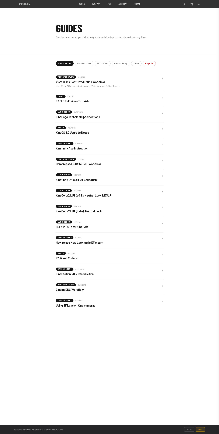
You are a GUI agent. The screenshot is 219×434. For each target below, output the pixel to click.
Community (122, 4)
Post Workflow (84, 63)
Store (109, 4)
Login (198, 4)
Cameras (82, 4)
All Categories (64, 63)
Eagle (147, 63)
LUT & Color (102, 63)
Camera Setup (121, 63)
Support (137, 4)
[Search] (184, 4)
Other (136, 63)
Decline (189, 429)
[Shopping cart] (191, 4)
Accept (200, 429)
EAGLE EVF (96, 4)
